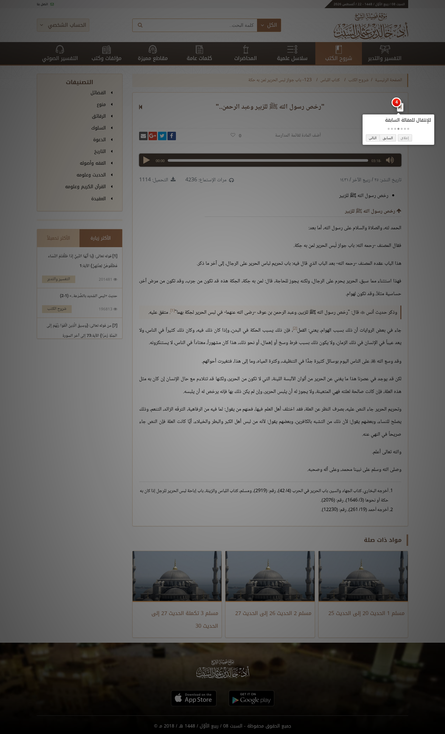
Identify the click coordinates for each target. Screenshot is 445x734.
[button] (408, 129)
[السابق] (399, 107)
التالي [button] (373, 138)
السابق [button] (388, 138)
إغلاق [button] (405, 138)
